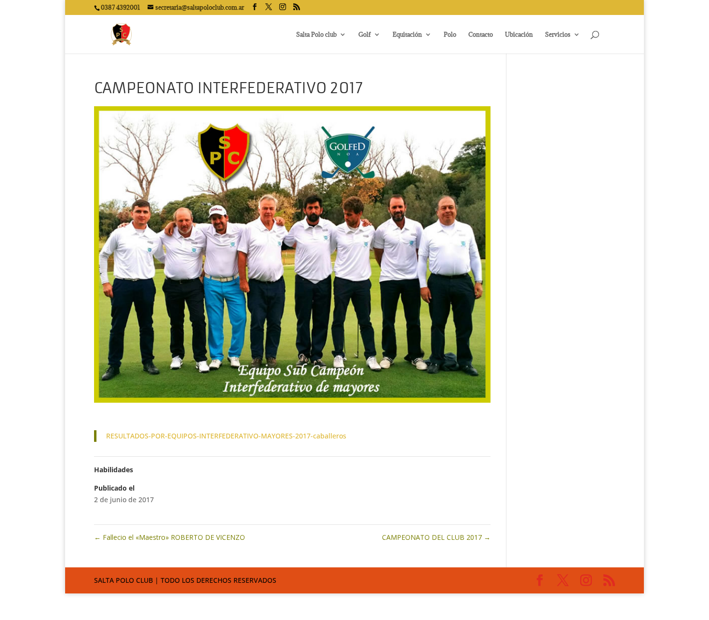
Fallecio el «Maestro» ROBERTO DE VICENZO (169, 537)
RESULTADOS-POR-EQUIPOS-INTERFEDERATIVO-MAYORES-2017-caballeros (226, 435)
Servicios (558, 34)
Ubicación (519, 34)
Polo (450, 34)
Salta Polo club (316, 34)
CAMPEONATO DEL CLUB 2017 (436, 537)
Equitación (407, 34)
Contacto (480, 34)
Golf (364, 34)
